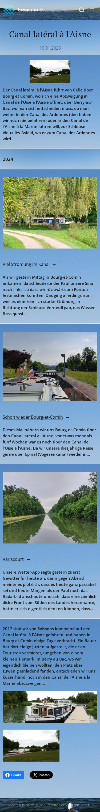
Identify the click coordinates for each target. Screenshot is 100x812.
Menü (92, 10)
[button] (82, 10)
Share (16, 775)
